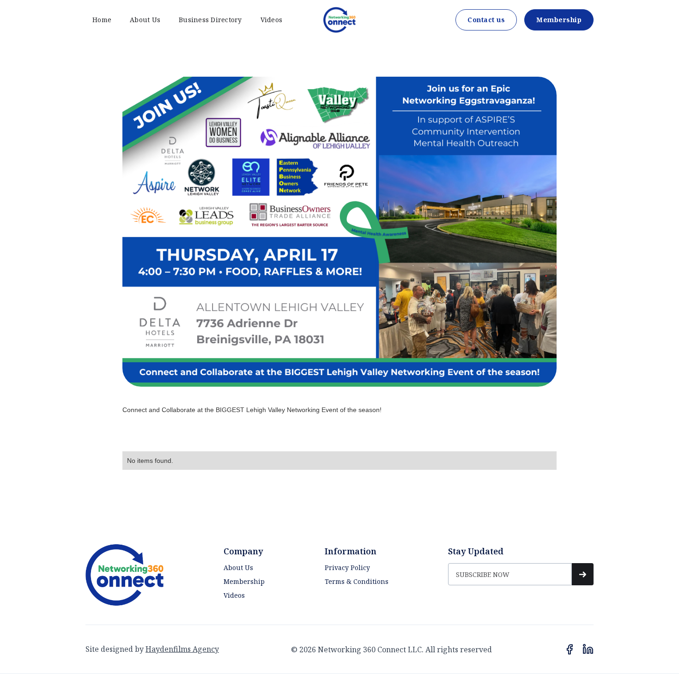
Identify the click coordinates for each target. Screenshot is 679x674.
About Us (145, 19)
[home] (339, 20)
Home (101, 19)
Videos (272, 19)
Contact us (486, 19)
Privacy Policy (347, 567)
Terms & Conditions (356, 581)
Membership (559, 19)
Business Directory (210, 19)
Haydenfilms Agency (182, 649)
